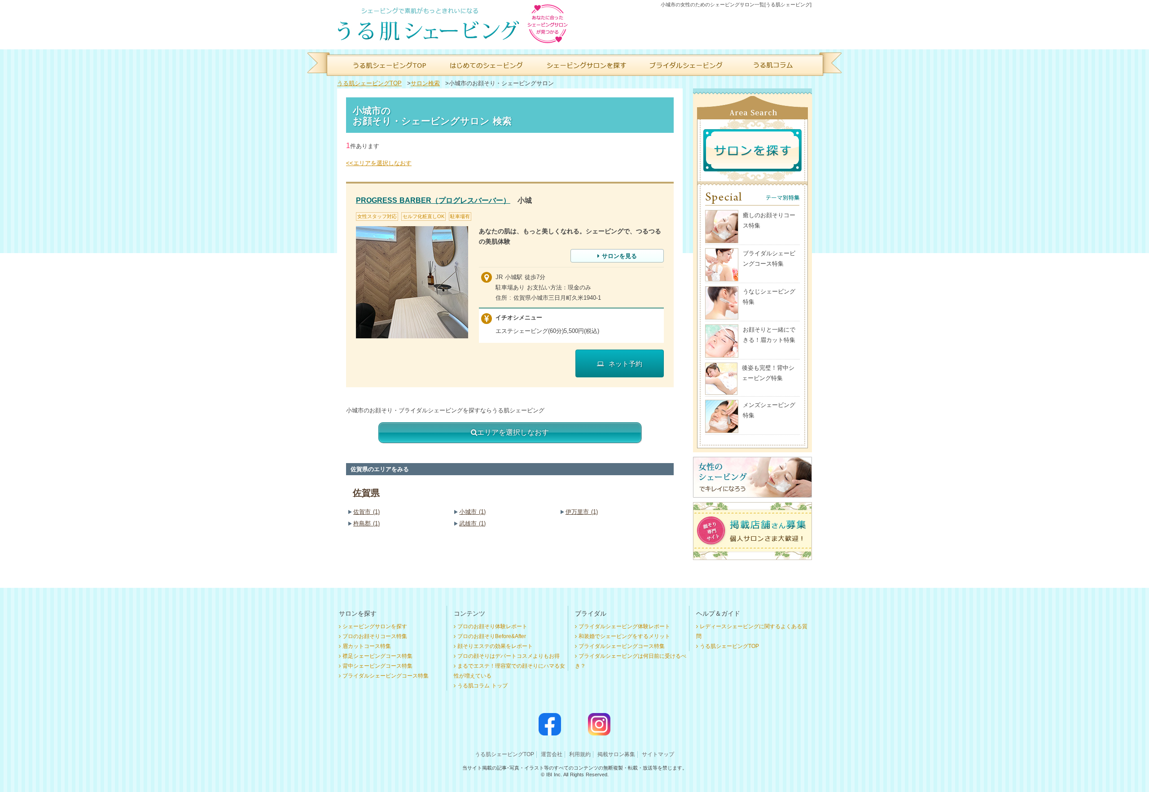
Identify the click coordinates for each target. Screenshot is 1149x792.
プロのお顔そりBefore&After (491, 636)
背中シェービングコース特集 (377, 666)
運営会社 (551, 754)
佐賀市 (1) (366, 511)
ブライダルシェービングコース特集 (385, 676)
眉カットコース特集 (366, 646)
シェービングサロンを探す (374, 626)
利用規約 (580, 754)
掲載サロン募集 (616, 754)
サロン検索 (425, 83)
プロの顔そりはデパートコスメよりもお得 (508, 656)
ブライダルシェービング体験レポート (624, 626)
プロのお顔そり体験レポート (492, 626)
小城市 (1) (472, 511)
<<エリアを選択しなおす (379, 163)
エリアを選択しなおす (513, 432)
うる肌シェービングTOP (369, 83)
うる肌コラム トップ (482, 686)
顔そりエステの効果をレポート (495, 646)
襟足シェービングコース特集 (377, 656)
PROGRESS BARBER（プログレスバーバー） (433, 200)
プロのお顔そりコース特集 (374, 636)
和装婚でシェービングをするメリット (624, 636)
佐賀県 (366, 493)
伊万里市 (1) (582, 511)
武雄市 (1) (472, 523)
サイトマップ (658, 754)
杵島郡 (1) (366, 523)
